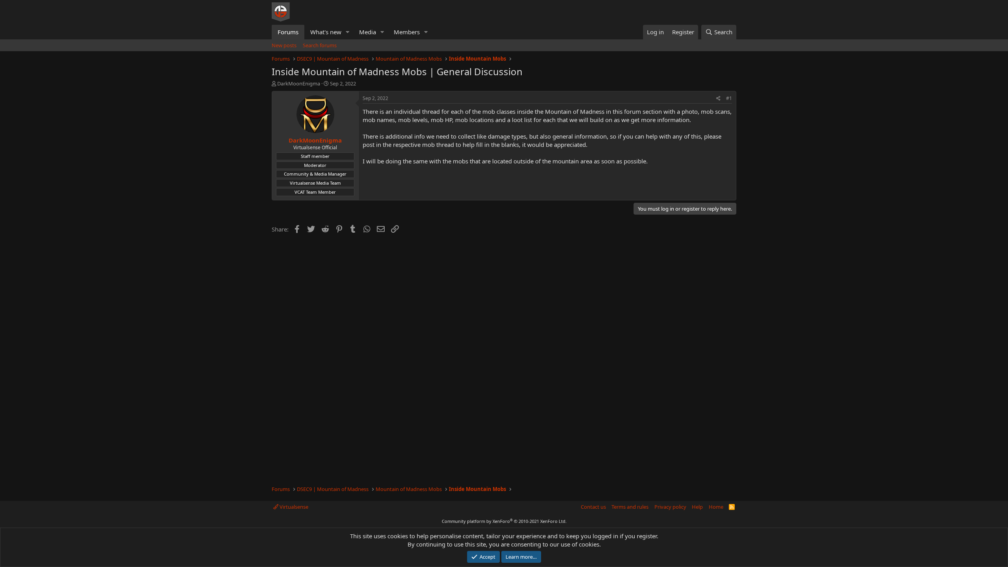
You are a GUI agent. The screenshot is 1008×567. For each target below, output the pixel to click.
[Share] (718, 98)
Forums (288, 32)
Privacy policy (670, 506)
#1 (729, 98)
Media (367, 32)
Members (407, 32)
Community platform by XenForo (504, 521)
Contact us (593, 506)
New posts (284, 45)
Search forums (320, 45)
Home (716, 506)
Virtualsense (293, 506)
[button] (347, 32)
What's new (325, 32)
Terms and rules (630, 506)
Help (697, 506)
